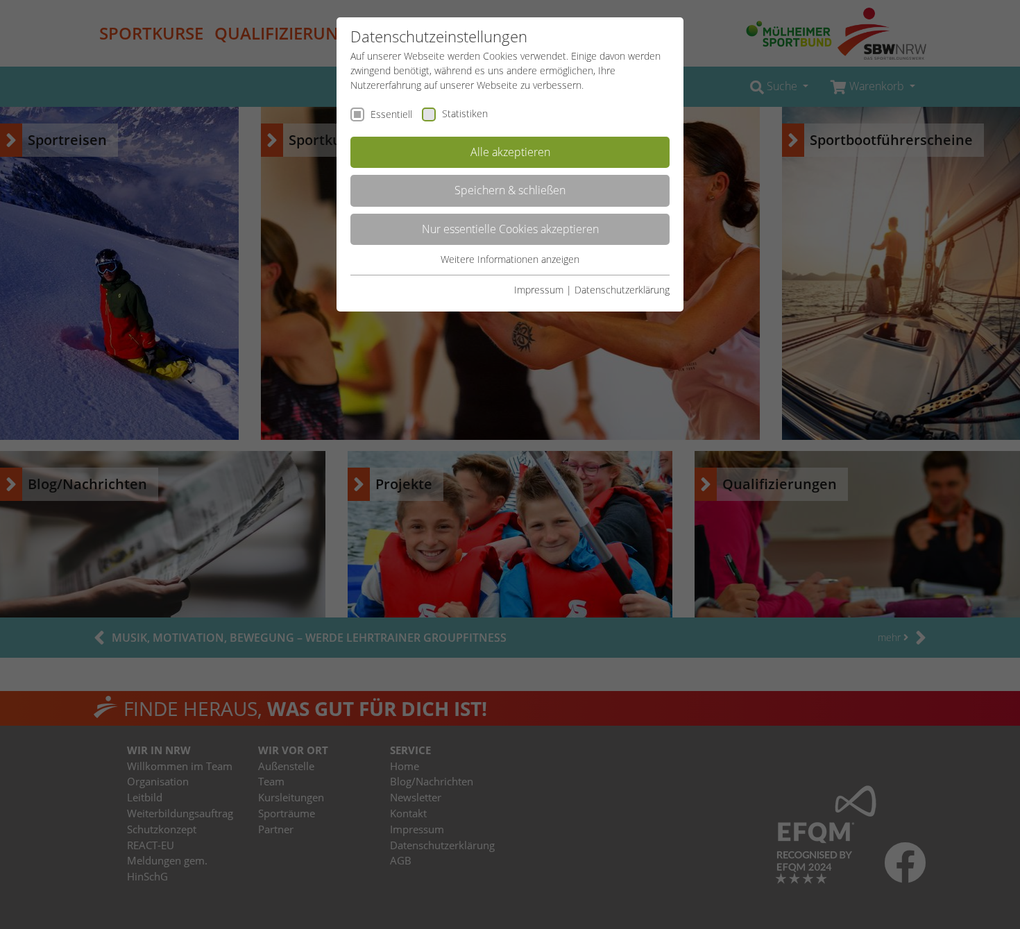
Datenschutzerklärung (622, 289)
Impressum (538, 289)
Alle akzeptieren (510, 152)
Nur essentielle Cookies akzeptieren (510, 229)
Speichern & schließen (510, 190)
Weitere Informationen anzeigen (510, 259)
